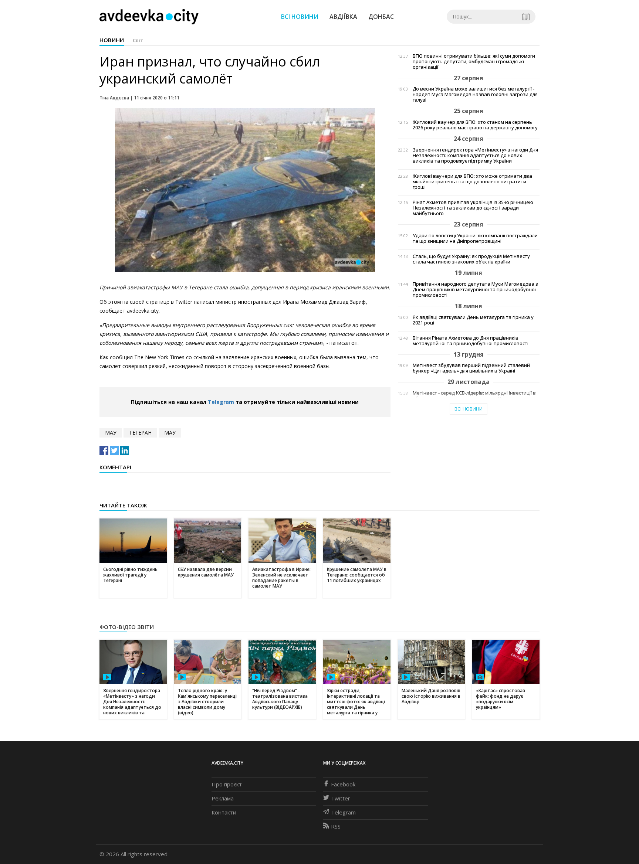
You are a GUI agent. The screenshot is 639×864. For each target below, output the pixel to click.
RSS (336, 826)
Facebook (343, 784)
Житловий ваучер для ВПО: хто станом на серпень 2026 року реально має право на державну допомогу (475, 124)
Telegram (221, 401)
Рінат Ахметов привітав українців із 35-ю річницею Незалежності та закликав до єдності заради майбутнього (473, 208)
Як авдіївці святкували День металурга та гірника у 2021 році (473, 320)
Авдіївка (343, 17)
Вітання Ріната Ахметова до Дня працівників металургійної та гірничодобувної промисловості (470, 340)
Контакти (224, 812)
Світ (138, 40)
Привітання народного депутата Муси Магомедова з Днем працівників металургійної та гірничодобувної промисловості (475, 289)
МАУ (110, 432)
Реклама (223, 798)
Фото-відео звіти (126, 626)
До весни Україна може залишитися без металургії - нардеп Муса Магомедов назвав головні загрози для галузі (475, 94)
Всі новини (299, 17)
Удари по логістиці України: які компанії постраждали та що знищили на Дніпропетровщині (475, 238)
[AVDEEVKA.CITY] (149, 16)
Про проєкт (227, 784)
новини (111, 40)
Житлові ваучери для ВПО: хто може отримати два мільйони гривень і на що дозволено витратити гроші (472, 181)
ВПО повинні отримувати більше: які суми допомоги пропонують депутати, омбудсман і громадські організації (474, 61)
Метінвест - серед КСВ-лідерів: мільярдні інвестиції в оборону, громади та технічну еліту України (474, 395)
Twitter (340, 798)
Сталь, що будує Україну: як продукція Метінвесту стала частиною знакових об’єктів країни (471, 259)
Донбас (381, 17)
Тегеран (140, 432)
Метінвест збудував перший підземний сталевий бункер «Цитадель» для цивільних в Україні (471, 368)
